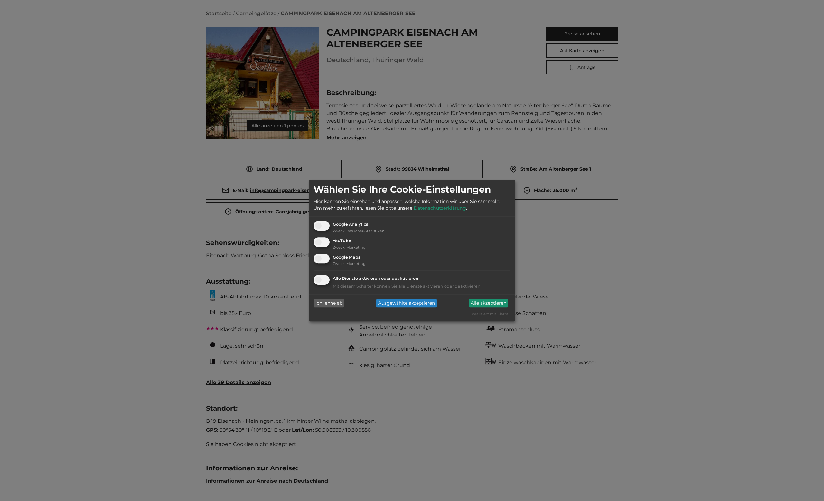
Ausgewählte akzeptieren (406, 303)
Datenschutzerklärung (440, 208)
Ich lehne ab (328, 303)
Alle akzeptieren (488, 303)
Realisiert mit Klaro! (490, 314)
